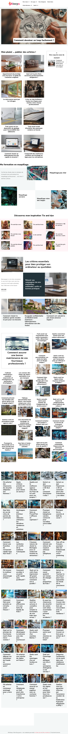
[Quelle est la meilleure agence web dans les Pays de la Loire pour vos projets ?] (34, 476)
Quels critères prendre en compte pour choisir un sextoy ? (20, 487)
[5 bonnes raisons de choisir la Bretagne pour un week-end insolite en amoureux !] (34, 536)
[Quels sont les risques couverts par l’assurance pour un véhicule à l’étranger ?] (59, 369)
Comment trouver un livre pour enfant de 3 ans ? (60, 634)
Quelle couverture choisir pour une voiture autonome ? (58, 335)
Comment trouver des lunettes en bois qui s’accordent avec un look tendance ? (60, 607)
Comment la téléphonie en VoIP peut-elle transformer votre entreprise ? (20, 692)
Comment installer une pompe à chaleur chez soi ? (41, 422)
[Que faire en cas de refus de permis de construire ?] (7, 504)
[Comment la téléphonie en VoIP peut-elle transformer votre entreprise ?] (21, 678)
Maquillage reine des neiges (43, 199)
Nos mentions (46, 732)
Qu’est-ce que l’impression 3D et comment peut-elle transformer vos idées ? (60, 489)
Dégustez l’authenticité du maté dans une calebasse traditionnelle (60, 660)
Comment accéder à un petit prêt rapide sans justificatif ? (20, 575)
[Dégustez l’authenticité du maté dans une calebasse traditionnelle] (60, 648)
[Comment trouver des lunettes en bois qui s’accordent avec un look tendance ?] (60, 594)
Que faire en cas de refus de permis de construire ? (7, 515)
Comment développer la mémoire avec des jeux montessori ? (20, 636)
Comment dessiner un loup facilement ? (34, 40)
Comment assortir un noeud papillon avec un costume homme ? (34, 690)
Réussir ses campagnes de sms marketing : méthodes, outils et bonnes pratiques (33, 284)
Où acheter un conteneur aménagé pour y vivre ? (7, 689)
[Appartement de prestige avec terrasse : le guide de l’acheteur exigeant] (11, 63)
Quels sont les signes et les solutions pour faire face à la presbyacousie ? (47, 691)
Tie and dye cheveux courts (60, 235)
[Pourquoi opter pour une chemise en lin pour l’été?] (47, 624)
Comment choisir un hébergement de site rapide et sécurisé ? (11, 155)
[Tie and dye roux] (5, 224)
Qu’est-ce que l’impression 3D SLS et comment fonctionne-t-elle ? (47, 488)
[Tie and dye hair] (28, 245)
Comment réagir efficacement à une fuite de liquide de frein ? (20, 606)
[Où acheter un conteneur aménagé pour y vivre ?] (7, 678)
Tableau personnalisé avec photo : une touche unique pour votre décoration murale (24, 401)
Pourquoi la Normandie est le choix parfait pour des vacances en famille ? (8, 446)
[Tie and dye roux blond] (5, 235)
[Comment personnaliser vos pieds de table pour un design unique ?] (42, 369)
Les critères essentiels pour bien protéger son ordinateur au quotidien (38, 264)
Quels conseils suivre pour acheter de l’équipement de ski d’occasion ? (42, 402)
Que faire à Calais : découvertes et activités (24, 444)
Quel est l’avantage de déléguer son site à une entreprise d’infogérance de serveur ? (47, 663)
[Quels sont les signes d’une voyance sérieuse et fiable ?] (59, 389)
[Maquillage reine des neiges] (59, 199)
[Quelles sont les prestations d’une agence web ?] (8, 430)
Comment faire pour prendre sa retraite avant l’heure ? (7, 605)
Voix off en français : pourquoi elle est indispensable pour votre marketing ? (60, 549)
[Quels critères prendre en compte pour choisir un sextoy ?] (21, 476)
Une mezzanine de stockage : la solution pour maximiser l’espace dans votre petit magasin (24, 424)
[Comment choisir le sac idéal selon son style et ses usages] (51, 63)
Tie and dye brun (38, 224)
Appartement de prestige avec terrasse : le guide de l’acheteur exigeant (11, 75)
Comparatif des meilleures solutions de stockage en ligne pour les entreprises (34, 155)
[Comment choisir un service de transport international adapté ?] (59, 434)
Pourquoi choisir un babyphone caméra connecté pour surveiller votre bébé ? (47, 517)
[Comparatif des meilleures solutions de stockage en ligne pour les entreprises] (34, 143)
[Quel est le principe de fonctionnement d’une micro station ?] (7, 624)
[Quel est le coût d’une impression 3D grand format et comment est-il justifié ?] (34, 564)
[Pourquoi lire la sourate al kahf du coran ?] (60, 504)
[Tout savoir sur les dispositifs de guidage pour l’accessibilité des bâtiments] (11, 116)
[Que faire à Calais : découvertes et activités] (25, 453)
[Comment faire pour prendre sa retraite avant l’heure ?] (7, 594)
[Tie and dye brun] (28, 224)
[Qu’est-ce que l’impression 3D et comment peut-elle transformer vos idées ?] (60, 476)
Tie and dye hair (38, 245)
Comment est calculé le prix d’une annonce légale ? (56, 318)
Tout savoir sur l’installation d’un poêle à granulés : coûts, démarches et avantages (42, 337)
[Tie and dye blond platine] (5, 245)
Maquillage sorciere (23, 196)
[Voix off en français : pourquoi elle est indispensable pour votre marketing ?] (60, 536)
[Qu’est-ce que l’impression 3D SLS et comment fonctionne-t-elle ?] (47, 476)
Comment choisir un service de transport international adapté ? (58, 424)
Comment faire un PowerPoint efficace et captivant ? (34, 515)
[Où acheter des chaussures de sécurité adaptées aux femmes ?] (7, 476)
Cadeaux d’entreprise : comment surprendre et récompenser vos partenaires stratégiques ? (8, 378)
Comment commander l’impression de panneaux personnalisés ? (58, 446)
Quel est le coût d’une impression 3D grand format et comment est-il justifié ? (34, 577)
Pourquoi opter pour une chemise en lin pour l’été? (47, 635)
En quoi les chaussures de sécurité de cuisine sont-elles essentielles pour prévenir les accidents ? (47, 608)
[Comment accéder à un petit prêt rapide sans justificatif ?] (21, 564)
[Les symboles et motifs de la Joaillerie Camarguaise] (21, 536)
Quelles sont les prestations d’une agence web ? (8, 421)
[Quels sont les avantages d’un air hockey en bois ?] (34, 648)
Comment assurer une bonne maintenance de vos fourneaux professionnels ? (17, 358)
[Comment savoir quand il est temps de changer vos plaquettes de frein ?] (47, 564)
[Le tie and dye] (28, 235)
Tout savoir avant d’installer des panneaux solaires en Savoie (33, 128)
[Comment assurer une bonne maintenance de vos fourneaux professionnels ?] (17, 343)
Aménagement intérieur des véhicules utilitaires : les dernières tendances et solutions (20, 519)
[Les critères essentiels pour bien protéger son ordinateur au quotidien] (12, 264)
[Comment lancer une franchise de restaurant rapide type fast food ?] (7, 536)
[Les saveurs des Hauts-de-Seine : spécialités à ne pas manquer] (25, 385)
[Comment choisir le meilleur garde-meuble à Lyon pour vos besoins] (12, 306)
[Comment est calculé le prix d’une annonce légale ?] (56, 306)
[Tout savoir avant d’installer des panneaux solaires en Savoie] (34, 116)
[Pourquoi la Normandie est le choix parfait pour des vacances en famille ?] (8, 457)
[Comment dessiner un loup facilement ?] (34, 26)
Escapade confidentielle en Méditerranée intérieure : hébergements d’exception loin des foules (34, 320)
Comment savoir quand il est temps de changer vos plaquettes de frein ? (47, 577)
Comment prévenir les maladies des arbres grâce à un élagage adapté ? (8, 400)
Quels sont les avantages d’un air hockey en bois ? (34, 659)
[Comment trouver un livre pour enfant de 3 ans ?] (60, 624)
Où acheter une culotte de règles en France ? (20, 657)
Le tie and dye (37, 235)
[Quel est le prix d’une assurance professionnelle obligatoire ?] (34, 63)
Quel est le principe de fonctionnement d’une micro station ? (7, 635)
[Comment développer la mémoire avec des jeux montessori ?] (21, 624)
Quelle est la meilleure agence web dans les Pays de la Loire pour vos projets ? (34, 489)
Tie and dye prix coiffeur (60, 245)
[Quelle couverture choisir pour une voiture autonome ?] (59, 344)
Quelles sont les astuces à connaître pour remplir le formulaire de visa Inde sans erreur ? (33, 608)
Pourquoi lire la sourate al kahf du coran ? (60, 514)
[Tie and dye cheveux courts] (50, 235)
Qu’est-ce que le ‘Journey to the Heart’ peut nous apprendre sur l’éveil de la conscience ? (60, 578)
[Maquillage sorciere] (9, 196)
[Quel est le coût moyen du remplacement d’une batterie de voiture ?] (59, 413)
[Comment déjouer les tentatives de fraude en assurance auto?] (7, 648)
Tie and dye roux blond (16, 235)
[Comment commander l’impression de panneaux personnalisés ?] (59, 456)
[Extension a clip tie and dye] (50, 224)
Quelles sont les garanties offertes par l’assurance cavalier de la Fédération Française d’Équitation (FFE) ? (60, 695)
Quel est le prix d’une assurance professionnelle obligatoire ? (33, 75)
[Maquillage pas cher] (37, 173)
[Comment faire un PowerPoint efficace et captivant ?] (34, 504)
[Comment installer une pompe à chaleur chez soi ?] (42, 431)
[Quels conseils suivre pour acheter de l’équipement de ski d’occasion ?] (42, 413)
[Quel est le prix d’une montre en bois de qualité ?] (42, 453)
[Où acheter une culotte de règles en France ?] (21, 648)
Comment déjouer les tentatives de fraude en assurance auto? (7, 660)
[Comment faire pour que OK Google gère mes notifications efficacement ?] (42, 391)
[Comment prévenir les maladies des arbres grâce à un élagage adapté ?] (8, 410)
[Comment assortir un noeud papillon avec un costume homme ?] (34, 678)
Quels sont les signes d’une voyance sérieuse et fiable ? (59, 380)
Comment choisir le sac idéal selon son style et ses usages (60, 63)
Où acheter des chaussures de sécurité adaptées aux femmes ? (7, 488)
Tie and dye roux (16, 224)
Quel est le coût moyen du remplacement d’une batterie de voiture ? (59, 402)
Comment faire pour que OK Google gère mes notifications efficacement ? (42, 380)
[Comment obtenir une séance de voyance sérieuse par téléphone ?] (47, 536)
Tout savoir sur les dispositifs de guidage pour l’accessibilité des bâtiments (11, 129)
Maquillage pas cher (58, 173)
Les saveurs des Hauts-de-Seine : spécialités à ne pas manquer (24, 375)
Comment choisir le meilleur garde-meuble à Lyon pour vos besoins (12, 318)
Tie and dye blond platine (16, 245)
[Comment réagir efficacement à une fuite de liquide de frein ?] (21, 594)
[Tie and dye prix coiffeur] (50, 245)
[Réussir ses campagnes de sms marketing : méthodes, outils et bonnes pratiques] (56, 285)
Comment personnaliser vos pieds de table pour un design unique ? (42, 359)
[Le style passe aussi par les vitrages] (11, 89)
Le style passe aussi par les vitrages (11, 100)
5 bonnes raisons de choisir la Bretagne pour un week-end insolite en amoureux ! (34, 549)
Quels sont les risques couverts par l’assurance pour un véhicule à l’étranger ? (58, 359)
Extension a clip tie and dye (60, 224)
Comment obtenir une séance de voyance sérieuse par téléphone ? (47, 549)
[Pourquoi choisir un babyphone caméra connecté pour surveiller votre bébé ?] (47, 504)
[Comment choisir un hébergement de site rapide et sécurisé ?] (11, 143)
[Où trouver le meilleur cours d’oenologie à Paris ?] (7, 564)
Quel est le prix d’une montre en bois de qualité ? (42, 444)
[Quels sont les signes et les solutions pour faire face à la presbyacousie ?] (47, 678)
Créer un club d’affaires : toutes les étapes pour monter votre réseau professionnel (33, 101)
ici (35, 732)
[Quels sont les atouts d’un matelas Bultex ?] (34, 624)
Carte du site (39, 732)
